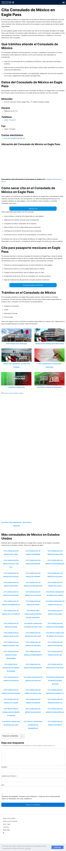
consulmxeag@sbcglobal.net (14, 138)
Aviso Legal (6, 824)
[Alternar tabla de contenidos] (21, 736)
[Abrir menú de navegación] (3, 833)
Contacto (6, 827)
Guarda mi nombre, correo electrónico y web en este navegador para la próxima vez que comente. (31, 798)
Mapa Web (6, 830)
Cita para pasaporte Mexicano (33, 285)
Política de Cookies (9, 818)
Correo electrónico (9, 776)
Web (2, 785)
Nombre (4, 767)
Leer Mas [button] (28, 848)
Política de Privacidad (10, 821)
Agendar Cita (33, 208)
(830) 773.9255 (9, 120)
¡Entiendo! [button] (57, 847)
